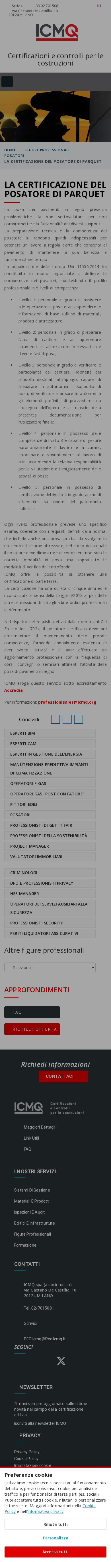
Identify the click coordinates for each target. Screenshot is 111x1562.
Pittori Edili (24, 804)
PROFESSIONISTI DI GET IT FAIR (41, 825)
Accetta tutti (55, 1551)
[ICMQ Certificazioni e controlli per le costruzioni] (49, 1108)
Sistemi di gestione (32, 1190)
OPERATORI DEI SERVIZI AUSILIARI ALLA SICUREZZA (48, 908)
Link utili (31, 1138)
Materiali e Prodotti (32, 1201)
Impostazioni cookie (32, 1465)
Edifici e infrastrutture (34, 1223)
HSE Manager (24, 893)
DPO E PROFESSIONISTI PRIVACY (41, 883)
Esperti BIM (22, 733)
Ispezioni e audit (29, 1212)
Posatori (14, 155)
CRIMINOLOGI (23, 872)
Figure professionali (47, 149)
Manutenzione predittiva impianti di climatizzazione (49, 769)
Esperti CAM (23, 743)
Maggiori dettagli (39, 1127)
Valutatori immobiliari (36, 856)
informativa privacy (46, 1511)
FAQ (16, 1012)
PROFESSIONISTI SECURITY (36, 923)
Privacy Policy (27, 1452)
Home (10, 149)
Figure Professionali (32, 1234)
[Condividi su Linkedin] (78, 719)
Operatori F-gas (28, 783)
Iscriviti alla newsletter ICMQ (40, 1423)
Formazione (25, 1245)
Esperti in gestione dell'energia (46, 754)
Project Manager (29, 846)
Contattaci (60, 1076)
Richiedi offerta (34, 1029)
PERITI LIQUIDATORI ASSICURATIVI (44, 933)
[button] (55, 719)
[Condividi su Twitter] (67, 719)
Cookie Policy (26, 1458)
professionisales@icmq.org (67, 702)
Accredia (13, 690)
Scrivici (17, 5)
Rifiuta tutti (56, 1524)
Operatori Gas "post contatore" (47, 794)
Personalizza (55, 1538)
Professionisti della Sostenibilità (48, 835)
